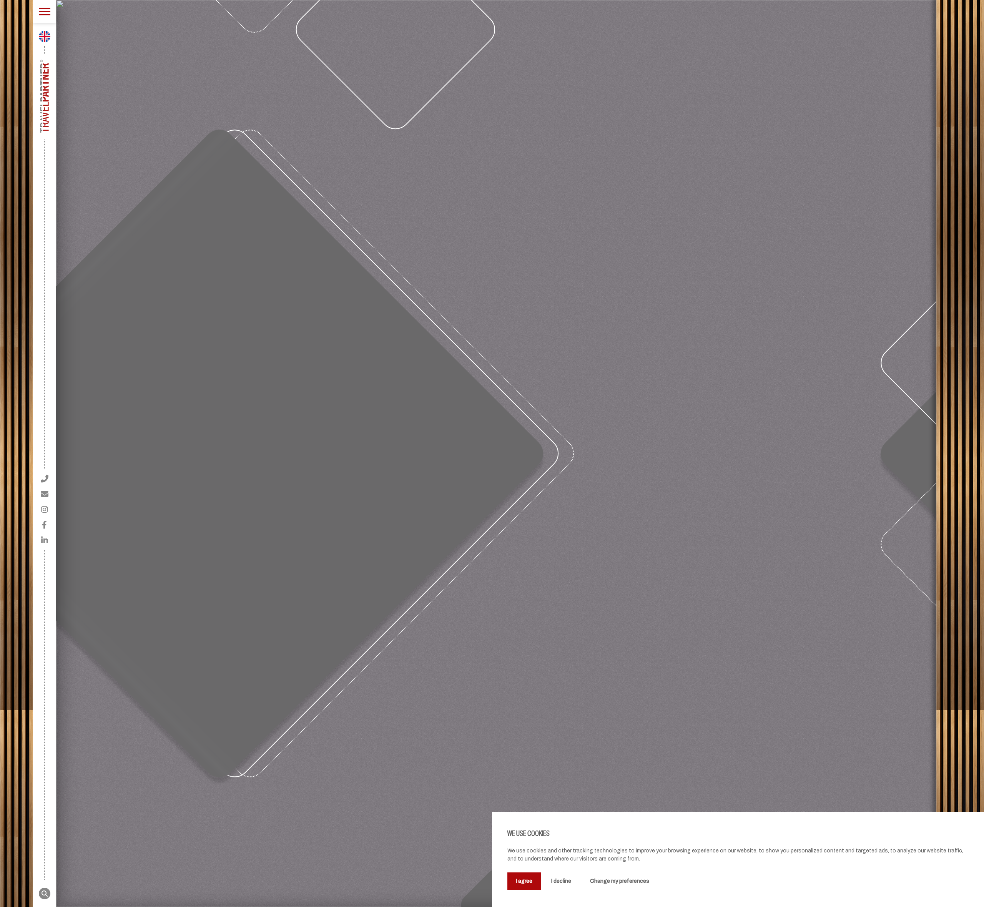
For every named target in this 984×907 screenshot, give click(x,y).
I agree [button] (524, 881)
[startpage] (44, 96)
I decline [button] (561, 881)
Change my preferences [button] (619, 881)
